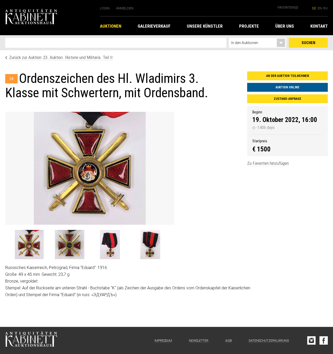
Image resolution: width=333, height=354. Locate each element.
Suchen (308, 42)
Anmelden (124, 8)
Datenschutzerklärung (269, 341)
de (314, 8)
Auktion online (287, 87)
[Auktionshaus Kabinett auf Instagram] (311, 340)
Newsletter (198, 341)
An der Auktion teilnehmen (287, 76)
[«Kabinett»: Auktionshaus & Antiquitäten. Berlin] (31, 340)
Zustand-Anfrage (287, 99)
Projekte (249, 26)
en (320, 8)
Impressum (163, 341)
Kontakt (319, 26)
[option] (89, 168)
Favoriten (288, 7)
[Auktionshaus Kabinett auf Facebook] (323, 340)
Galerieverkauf (154, 26)
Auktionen (110, 26)
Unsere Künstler (205, 26)
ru (325, 8)
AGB (228, 341)
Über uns (284, 26)
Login (105, 8)
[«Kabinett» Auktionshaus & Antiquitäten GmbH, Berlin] (50, 17)
